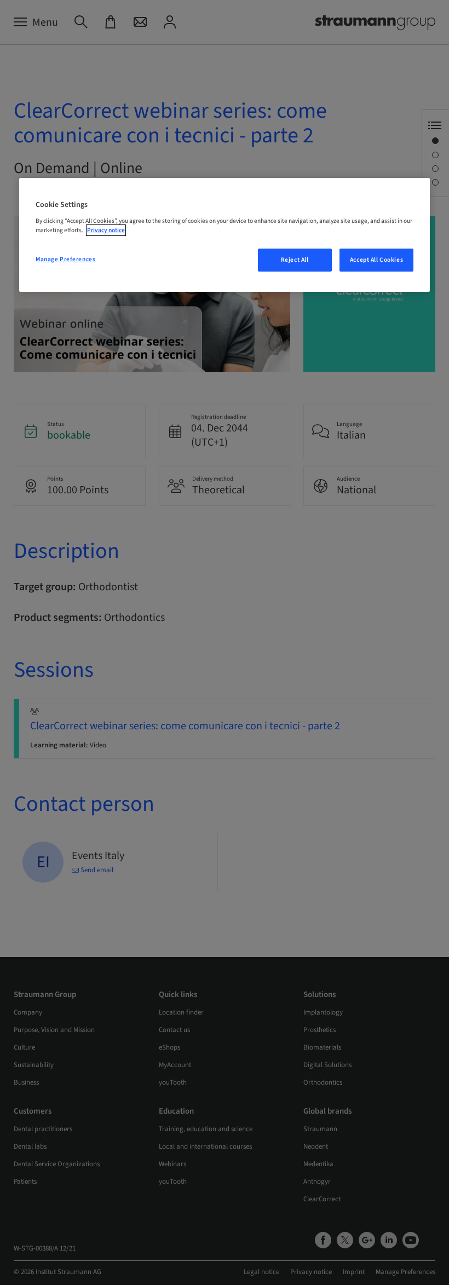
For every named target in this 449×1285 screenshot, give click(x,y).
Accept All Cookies (376, 259)
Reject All (295, 259)
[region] (224, 235)
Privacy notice (106, 230)
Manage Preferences (65, 259)
